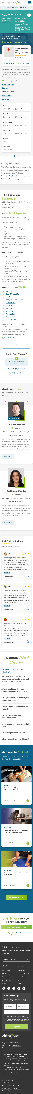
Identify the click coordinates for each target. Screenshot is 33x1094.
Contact (4, 983)
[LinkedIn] (13, 988)
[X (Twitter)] (18, 988)
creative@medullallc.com (14, 1048)
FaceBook (7, 99)
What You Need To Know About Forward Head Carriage (16, 831)
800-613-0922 (13, 1043)
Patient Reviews (20, 58)
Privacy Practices (7, 1086)
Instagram (7, 96)
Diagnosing (5, 977)
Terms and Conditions (14, 1022)
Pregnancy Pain (12, 317)
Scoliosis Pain (11, 320)
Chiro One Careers (7, 980)
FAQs (6, 88)
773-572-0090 (24, 63)
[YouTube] (23, 988)
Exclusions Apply (12, 16)
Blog (19, 980)
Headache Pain (11, 297)
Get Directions (8, 84)
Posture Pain (11, 314)
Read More (8, 456)
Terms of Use (17, 1086)
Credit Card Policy (7, 1088)
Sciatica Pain (10, 303)
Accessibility (17, 1088)
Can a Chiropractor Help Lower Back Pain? (16, 874)
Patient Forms (22, 970)
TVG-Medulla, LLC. (12, 1080)
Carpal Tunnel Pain (13, 294)
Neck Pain (9, 311)
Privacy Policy (24, 1020)
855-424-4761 (10, 63)
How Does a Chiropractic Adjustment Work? (13, 789)
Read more (7, 572)
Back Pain (9, 291)
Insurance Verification (24, 974)
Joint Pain (9, 308)
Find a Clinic (21, 977)
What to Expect (7, 974)
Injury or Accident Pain (14, 300)
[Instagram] (8, 988)
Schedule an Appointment (16, 927)
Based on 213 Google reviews (10, 546)
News (19, 983)
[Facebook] (3, 988)
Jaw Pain (9, 305)
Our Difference (6, 970)
